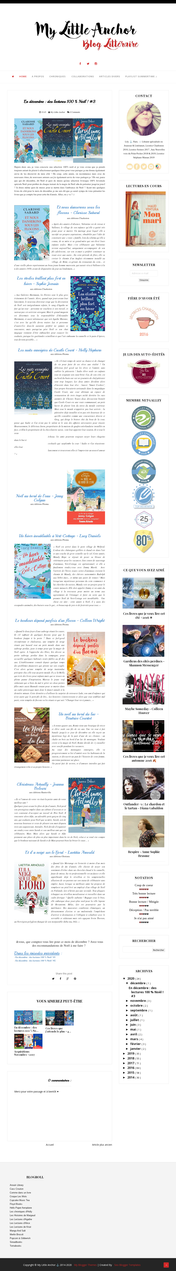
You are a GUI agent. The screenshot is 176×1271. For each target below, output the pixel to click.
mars (134, 1039)
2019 (131, 1053)
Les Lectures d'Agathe (21, 1219)
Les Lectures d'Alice (20, 1223)
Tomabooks (15, 1246)
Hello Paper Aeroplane (21, 1207)
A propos (38, 76)
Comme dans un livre (20, 1192)
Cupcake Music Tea (20, 1200)
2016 (131, 1068)
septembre (139, 1010)
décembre (138, 983)
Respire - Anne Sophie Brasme (144, 854)
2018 (131, 1058)
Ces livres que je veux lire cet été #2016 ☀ (144, 616)
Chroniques (57, 76)
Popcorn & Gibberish (20, 1238)
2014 (131, 1077)
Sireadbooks (16, 1242)
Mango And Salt (18, 1230)
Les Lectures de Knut (20, 1227)
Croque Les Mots (18, 1196)
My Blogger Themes (85, 1265)
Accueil (50, 1144)
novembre (138, 1001)
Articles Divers (109, 76)
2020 (131, 978)
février (136, 1044)
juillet (135, 1020)
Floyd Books (16, 1204)
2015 (131, 1072)
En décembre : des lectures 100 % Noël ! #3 (146, 992)
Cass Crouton (16, 1189)
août (134, 1015)
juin (133, 1024)
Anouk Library (17, 1185)
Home (23, 76)
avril (134, 1034)
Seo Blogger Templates (127, 1265)
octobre (137, 1005)
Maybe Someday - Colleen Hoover (144, 711)
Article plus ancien (102, 1144)
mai (133, 1029)
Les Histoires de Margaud (22, 1215)
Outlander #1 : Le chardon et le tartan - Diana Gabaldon (143, 806)
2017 (131, 1063)
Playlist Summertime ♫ (141, 76)
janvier (136, 1049)
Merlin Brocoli (16, 1234)
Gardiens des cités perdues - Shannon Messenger (143, 663)
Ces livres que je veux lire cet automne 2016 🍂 (144, 758)
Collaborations (83, 76)
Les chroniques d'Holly (21, 1211)
